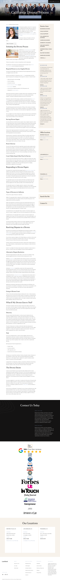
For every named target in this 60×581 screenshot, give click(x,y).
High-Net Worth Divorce (29, 570)
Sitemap (38, 570)
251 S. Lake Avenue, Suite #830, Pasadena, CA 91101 (46, 534)
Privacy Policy (39, 572)
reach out (32, 32)
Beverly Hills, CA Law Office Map (12, 540)
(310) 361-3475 (43, 538)
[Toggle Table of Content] (15, 43)
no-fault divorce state (28, 49)
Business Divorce (45, 28)
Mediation (12, 258)
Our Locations (29, 1)
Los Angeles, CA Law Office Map (29, 540)
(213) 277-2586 (45, 139)
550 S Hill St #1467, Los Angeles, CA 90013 (27, 534)
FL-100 (23, 75)
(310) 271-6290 (57, 1)
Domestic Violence (45, 42)
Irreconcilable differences (29, 55)
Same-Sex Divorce (45, 55)
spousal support (15, 90)
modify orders (25, 384)
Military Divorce (45, 52)
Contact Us (44, 1)
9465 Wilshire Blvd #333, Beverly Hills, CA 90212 (11, 534)
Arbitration (12, 268)
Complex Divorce (45, 40)
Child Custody (44, 31)
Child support (10, 86)
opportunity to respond (30, 170)
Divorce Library (37, 1)
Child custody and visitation (13, 84)
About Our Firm (16, 563)
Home (7, 24)
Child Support (44, 33)
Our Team (15, 565)
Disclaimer (38, 563)
